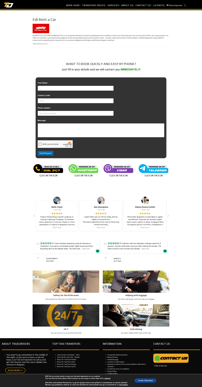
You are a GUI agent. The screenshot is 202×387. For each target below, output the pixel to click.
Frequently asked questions (117, 355)
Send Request (45, 153)
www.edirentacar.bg (40, 44)
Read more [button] (57, 227)
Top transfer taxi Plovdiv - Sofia (68, 355)
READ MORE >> (15, 370)
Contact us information (115, 362)
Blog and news (112, 357)
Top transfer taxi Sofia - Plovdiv (68, 357)
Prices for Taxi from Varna (66, 366)
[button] (185, 5)
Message (42, 120)
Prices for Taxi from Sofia (66, 362)
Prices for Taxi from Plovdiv (66, 359)
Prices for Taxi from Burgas (66, 364)
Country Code (44, 95)
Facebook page (112, 359)
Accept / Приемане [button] (145, 380)
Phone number (45, 108)
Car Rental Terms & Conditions (118, 369)
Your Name (43, 83)
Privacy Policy (112, 371)
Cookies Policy (112, 373)
